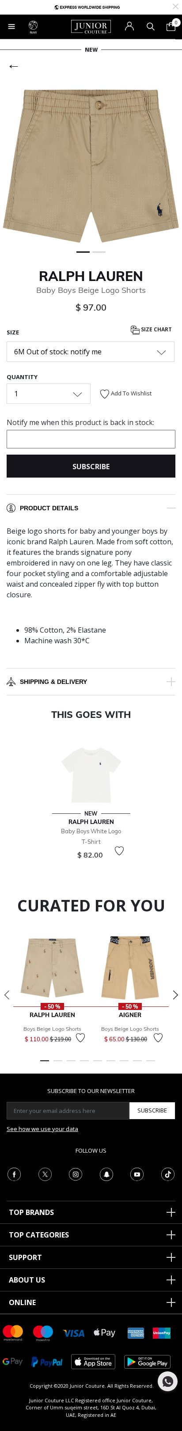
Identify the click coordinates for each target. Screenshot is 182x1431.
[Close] (175, 5)
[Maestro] (43, 1332)
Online (22, 1302)
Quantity (22, 377)
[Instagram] (75, 1173)
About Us (27, 1280)
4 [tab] (84, 1064)
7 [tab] (124, 1064)
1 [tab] (44, 1064)
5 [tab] (97, 1064)
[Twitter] (45, 1173)
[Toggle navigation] (11, 26)
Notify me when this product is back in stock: (80, 422)
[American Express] (136, 1332)
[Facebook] (14, 1173)
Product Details (49, 508)
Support (25, 1257)
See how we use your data (42, 1129)
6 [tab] (110, 1064)
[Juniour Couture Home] (91, 26)
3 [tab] (71, 1064)
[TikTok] (167, 1173)
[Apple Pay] (105, 1332)
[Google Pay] (13, 1361)
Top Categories (39, 1235)
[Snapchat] (106, 1173)
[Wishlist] (119, 850)
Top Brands (31, 1212)
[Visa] (74, 1332)
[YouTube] (137, 1173)
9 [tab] (150, 1064)
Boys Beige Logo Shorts (52, 1028)
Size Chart (156, 329)
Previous (6, 995)
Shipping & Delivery (53, 681)
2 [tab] (57, 1064)
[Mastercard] (13, 1332)
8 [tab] (137, 1064)
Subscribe (152, 1110)
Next (175, 995)
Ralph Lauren (91, 276)
